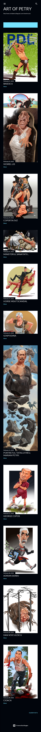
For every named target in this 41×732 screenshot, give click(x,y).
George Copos (11, 516)
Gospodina (9, 335)
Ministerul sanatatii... (16, 254)
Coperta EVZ (10, 220)
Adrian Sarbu (11, 575)
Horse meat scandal (15, 301)
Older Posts (33, 713)
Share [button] (5, 86)
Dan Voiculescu (12, 635)
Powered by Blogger (22, 725)
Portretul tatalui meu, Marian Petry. (17, 453)
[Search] (36, 3)
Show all (32, 25)
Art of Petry (17, 8)
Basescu (8, 83)
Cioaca (7, 700)
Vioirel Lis (9, 164)
